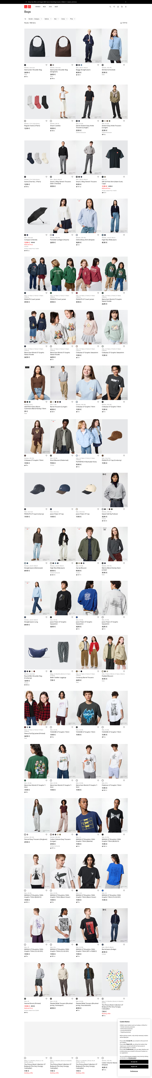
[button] (37, 46)
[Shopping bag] (122, 7)
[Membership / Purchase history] (118, 7)
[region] (134, 1048)
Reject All (134, 1066)
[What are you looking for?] (110, 7)
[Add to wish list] (46, 65)
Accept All (134, 1062)
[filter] (25, 19)
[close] (26, 2)
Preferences (134, 1071)
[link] (78, 2)
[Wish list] (114, 7)
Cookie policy (132, 1058)
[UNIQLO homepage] (27, 7)
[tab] (37, 7)
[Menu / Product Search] (126, 7)
